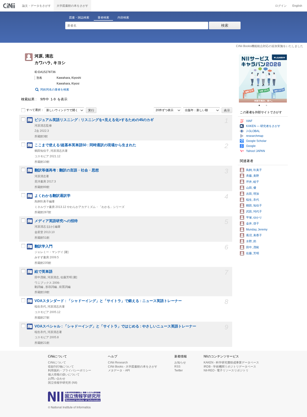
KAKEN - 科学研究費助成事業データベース (231, 362)
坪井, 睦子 (252, 181)
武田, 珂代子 (254, 211)
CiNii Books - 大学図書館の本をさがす (132, 366)
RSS (177, 366)
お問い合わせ (56, 378)
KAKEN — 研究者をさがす (263, 126)
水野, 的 (251, 241)
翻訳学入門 (44, 246)
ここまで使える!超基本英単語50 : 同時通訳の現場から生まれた (85, 145)
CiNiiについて (57, 362)
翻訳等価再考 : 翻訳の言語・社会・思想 (67, 170)
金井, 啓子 (252, 223)
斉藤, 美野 (252, 175)
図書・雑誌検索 (79, 17)
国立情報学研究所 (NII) (62, 382)
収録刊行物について (61, 366)
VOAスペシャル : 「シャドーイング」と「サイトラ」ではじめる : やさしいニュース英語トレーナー (115, 326)
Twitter (178, 370)
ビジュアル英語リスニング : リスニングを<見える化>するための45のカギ (94, 120)
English (297, 5)
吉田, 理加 (252, 193)
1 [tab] (261, 105)
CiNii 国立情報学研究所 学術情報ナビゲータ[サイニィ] (9, 6)
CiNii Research (118, 362)
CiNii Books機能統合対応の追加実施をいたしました (269, 46)
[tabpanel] (263, 78)
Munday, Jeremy (256, 229)
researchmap (254, 136)
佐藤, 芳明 (252, 253)
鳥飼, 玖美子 (254, 170)
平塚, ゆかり (254, 217)
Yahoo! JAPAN (255, 151)
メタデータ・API (119, 370)
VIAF (249, 121)
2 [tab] (268, 105)
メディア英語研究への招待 (56, 221)
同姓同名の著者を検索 (54, 89)
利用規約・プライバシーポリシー (69, 370)
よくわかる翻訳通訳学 (53, 196)
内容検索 (123, 17)
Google (251, 146)
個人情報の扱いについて (64, 374)
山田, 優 (251, 187)
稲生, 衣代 (252, 199)
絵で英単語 (44, 271)
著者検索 (103, 17)
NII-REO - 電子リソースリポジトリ (226, 370)
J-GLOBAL (253, 131)
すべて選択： (35, 110)
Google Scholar (256, 141)
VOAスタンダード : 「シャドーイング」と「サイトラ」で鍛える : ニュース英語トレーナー (108, 301)
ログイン (281, 5)
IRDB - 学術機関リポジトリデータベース (230, 366)
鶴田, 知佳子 (254, 205)
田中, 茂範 (252, 247)
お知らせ (180, 362)
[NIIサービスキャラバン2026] (263, 78)
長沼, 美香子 (254, 235)
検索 (224, 25)
